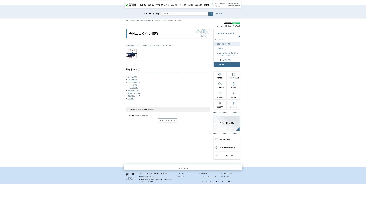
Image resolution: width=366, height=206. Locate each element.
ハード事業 (134, 85)
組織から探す (135, 20)
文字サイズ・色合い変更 (219, 3)
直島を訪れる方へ (134, 90)
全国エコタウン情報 (134, 93)
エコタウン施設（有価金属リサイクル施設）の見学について (227, 54)
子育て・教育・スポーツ (162, 5)
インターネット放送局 (227, 147)
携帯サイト (181, 176)
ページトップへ (183, 168)
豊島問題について (134, 96)
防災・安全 (143, 5)
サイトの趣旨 (132, 77)
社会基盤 (190, 5)
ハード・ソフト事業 (224, 60)
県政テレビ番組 (225, 139)
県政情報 (206, 5)
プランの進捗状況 (134, 82)
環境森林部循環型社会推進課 (138, 115)
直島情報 (220, 48)
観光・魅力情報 (227, 123)
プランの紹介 (132, 79)
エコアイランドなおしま (160, 20)
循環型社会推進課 (146, 20)
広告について (226, 176)
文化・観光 (174, 5)
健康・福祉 (151, 5)
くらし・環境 (182, 5)
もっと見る (220, 64)
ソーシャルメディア (226, 156)
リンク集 (131, 99)
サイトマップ (181, 173)
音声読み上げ (217, 6)
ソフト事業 (134, 88)
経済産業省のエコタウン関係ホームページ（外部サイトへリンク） (149, 45)
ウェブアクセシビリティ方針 (208, 176)
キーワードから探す (152, 14)
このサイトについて (205, 173)
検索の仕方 (219, 13)
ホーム (128, 20)
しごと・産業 (198, 5)
